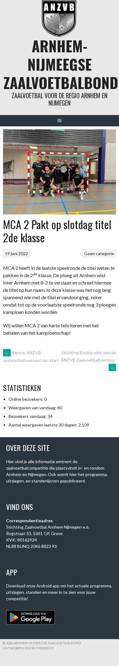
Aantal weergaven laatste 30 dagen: (43, 424)
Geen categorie (99, 253)
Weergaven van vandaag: (33, 407)
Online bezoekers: (26, 399)
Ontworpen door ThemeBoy (28, 648)
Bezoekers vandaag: (28, 416)
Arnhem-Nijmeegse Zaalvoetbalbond (61, 64)
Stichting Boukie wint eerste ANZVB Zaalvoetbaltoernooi (88, 360)
